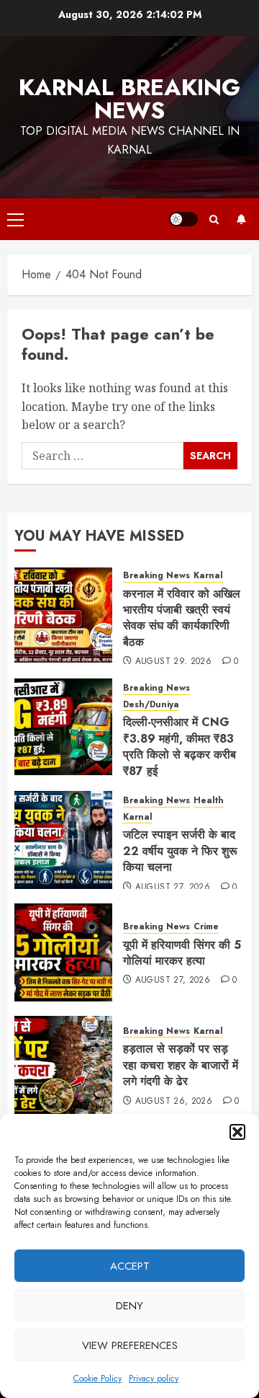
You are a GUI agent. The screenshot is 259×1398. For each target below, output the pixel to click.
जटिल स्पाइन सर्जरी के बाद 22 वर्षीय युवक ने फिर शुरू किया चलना (180, 850)
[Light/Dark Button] (183, 219)
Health (209, 801)
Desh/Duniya (151, 705)
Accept (130, 1266)
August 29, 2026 (173, 662)
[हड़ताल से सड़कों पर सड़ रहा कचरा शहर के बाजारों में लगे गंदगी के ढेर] (63, 1065)
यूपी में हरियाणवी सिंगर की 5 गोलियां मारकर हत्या (182, 953)
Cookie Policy (97, 1378)
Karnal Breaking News (129, 99)
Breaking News (156, 576)
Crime (206, 927)
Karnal (208, 576)
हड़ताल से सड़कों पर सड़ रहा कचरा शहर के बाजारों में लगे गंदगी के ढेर (180, 1064)
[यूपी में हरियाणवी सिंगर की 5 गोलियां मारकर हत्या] (63, 952)
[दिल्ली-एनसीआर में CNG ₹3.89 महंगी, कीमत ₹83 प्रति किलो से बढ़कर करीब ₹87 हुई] (63, 727)
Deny (129, 1306)
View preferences (130, 1345)
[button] (237, 1132)
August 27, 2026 (172, 887)
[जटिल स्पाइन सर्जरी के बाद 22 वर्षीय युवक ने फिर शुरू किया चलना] (63, 840)
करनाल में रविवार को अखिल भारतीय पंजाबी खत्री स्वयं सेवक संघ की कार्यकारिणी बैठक (181, 617)
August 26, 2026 (173, 1101)
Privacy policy (153, 1378)
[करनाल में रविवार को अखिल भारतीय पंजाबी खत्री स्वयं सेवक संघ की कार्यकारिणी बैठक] (63, 615)
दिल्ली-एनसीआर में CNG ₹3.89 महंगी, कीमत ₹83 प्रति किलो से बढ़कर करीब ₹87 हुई (179, 746)
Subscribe (241, 219)
